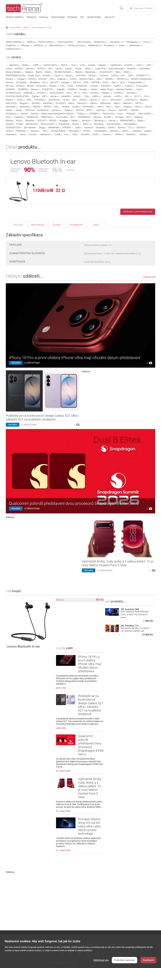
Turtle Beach (101, 131)
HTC (85, 93)
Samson (87, 120)
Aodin (9, 68)
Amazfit (129, 65)
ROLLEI (53, 120)
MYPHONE (89, 106)
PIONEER (95, 113)
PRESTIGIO (48, 117)
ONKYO (80, 110)
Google (84, 89)
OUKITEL (124, 110)
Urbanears (12, 134)
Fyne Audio (143, 86)
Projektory (13, 45)
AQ (51, 68)
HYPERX (119, 93)
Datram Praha (87, 79)
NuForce (30, 110)
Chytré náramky (66, 42)
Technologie (57, 17)
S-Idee (20, 124)
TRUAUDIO (75, 131)
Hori (69, 93)
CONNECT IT (143, 75)
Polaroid (132, 113)
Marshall (48, 103)
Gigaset (61, 89)
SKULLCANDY (49, 124)
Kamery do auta (77, 45)
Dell (100, 79)
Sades (75, 120)
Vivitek (58, 134)
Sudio (78, 127)
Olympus (57, 110)
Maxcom (83, 103)
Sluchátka (117, 42)
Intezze (78, 96)
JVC (147, 96)
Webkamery (95, 45)
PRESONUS (32, 117)
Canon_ (70, 75)
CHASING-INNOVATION (18, 96)
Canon (59, 75)
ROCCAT (43, 120)
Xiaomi (108, 134)
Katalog (43, 17)
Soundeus (99, 124)
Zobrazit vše (149, 277)
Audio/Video (94, 17)
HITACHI (42, 93)
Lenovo (26, 27)
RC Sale (120, 117)
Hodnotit (70, 170)
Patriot (25, 113)
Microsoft (12, 106)
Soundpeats (130, 124)
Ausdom (132, 68)
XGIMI (96, 134)
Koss (21, 99)
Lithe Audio (117, 99)
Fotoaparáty (134, 42)
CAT (123, 75)
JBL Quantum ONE (130, 609)
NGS (118, 106)
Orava (112, 110)
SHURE (10, 124)
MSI (57, 106)
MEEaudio (106, 103)
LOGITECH (131, 99)
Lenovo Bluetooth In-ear (41, 27)
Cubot (74, 79)
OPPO (90, 110)
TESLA (10, 131)
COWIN (32, 79)
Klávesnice (136, 45)
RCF (129, 117)
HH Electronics (14, 93)
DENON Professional (142, 79)
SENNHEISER (128, 120)
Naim (101, 106)
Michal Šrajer (33, 362)
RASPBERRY (85, 117)
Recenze (31, 17)
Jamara (108, 96)
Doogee (66, 82)
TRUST (88, 131)
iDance (36, 96)
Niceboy (128, 106)
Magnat (25, 103)
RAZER (109, 117)
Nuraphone (43, 110)
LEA (75, 99)
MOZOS (37, 106)
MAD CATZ (12, 103)
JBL (128, 96)
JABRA (96, 96)
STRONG (67, 127)
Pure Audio (62, 117)
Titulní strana (14, 27)
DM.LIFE (55, 82)
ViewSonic (45, 134)
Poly (9, 117)
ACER (37, 65)
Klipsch (11, 99)
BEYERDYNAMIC (64, 72)
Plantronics (109, 113)
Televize (27, 45)
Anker (140, 65)
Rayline (98, 117)
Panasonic (12, 113)
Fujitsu (130, 86)
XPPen (119, 134)
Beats (39, 72)
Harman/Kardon (125, 89)
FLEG (71, 86)
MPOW (48, 106)
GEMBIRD (23, 89)
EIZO (106, 82)
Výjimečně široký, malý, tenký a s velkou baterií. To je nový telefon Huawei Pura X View (117, 563)
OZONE (135, 110)
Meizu (117, 103)
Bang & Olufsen (15, 72)
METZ (139, 103)
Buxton (48, 75)
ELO (123, 82)
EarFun (77, 82)
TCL (131, 127)
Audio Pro (101, 68)
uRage (148, 131)
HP (77, 93)
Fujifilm (119, 86)
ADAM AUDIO (51, 65)
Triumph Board (58, 131)
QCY (73, 117)
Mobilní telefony (15, 17)
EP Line (10, 86)
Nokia (10, 110)
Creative (62, 79)
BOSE (128, 72)
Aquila (59, 68)
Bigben (79, 72)
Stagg (43, 127)
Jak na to (109, 17)
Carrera (104, 75)
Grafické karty (14, 49)
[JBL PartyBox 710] (112, 631)
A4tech (26, 65)
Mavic (72, 103)
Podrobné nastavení (124, 960)
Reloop (10, 120)
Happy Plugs (107, 89)
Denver (10, 82)
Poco (121, 113)
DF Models (22, 82)
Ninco (149, 106)
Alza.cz (60, 599)
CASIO (115, 75)
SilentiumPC (32, 124)
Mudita (66, 106)
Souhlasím (148, 960)
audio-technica (117, 68)
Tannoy (122, 127)
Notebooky (101, 42)
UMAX (126, 131)
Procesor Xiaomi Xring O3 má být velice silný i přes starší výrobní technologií (89, 826)
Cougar (21, 79)
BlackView (91, 72)
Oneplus (69, 110)
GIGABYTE (48, 89)
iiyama (54, 96)
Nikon (139, 106)
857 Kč (100, 599)
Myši (123, 45)
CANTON (81, 75)
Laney (66, 99)
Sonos (76, 124)
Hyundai (131, 93)
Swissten (101, 127)
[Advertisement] (118, 395)
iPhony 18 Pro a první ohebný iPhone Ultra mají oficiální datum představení (74, 357)
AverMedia (145, 68)
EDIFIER (96, 82)
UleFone (115, 131)
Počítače (72, 17)
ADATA (65, 65)
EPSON (20, 86)
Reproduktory (57, 45)
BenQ (49, 72)
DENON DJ (123, 79)
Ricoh (19, 120)
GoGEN (73, 89)
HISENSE (29, 93)
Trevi (45, 131)
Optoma (101, 110)
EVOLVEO (41, 86)
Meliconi (128, 103)
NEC (109, 106)
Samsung (100, 120)
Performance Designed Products (58, 113)
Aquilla (69, 68)
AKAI (75, 65)
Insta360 (66, 96)
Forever (95, 86)
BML (119, 72)
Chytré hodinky (47, 42)
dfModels (35, 82)
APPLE (42, 68)
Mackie (145, 99)
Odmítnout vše (101, 960)
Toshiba (35, 131)
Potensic (19, 117)
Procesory (111, 45)
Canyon (93, 75)
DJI (45, 82)
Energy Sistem (136, 82)
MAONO (36, 103)
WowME (86, 134)
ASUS (89, 68)
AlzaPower (116, 65)
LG (105, 99)
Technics (141, 127)
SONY (87, 124)
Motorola (25, 106)
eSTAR (31, 86)
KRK (30, 99)
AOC (149, 65)
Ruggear (65, 120)
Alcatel (92, 65)
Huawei (95, 93)
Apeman (30, 68)
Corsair (11, 79)
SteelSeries (54, 127)
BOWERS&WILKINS (16, 75)
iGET (45, 96)
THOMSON (22, 131)
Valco (23, 134)
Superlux (89, 127)
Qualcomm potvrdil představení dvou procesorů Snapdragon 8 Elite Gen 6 (74, 503)
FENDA (54, 86)
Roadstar (30, 120)
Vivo (67, 134)
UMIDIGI (138, 131)
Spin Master (30, 127)
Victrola (33, 134)
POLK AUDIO (145, 113)
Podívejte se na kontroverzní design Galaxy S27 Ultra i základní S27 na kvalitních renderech (42, 417)
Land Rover (54, 99)
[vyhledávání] (121, 8)
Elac (115, 82)
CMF (131, 75)
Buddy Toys (34, 75)
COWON (43, 79)
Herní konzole (84, 42)
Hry (82, 17)
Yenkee (144, 134)
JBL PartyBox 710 (129, 625)
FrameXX (106, 86)
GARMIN (11, 89)
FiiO (63, 86)
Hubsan (107, 93)
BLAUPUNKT (107, 72)
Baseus (29, 72)
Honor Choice (57, 93)
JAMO (118, 96)
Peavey (35, 113)
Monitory (41, 45)
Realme (139, 117)
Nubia (20, 110)
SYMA (112, 127)
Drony (148, 42)
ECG (87, 82)
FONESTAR (82, 86)
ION (87, 96)
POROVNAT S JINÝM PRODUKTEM (137, 212)
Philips (82, 113)
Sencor (113, 120)
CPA (53, 79)
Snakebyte (65, 124)
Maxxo (94, 103)
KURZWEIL (40, 99)
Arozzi (79, 68)
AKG (83, 65)
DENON (110, 79)
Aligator (103, 65)
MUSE (76, 106)
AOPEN (19, 68)
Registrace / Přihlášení (143, 8)
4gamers (14, 65)
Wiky (75, 134)
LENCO (83, 99)
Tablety (31, 42)
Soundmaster (114, 124)
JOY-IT (138, 96)
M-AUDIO (61, 103)
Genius (35, 89)
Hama (95, 89)
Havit (140, 89)
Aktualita (15, 362)
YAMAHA (132, 134)
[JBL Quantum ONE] (112, 614)
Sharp (141, 120)
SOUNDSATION (14, 127)
